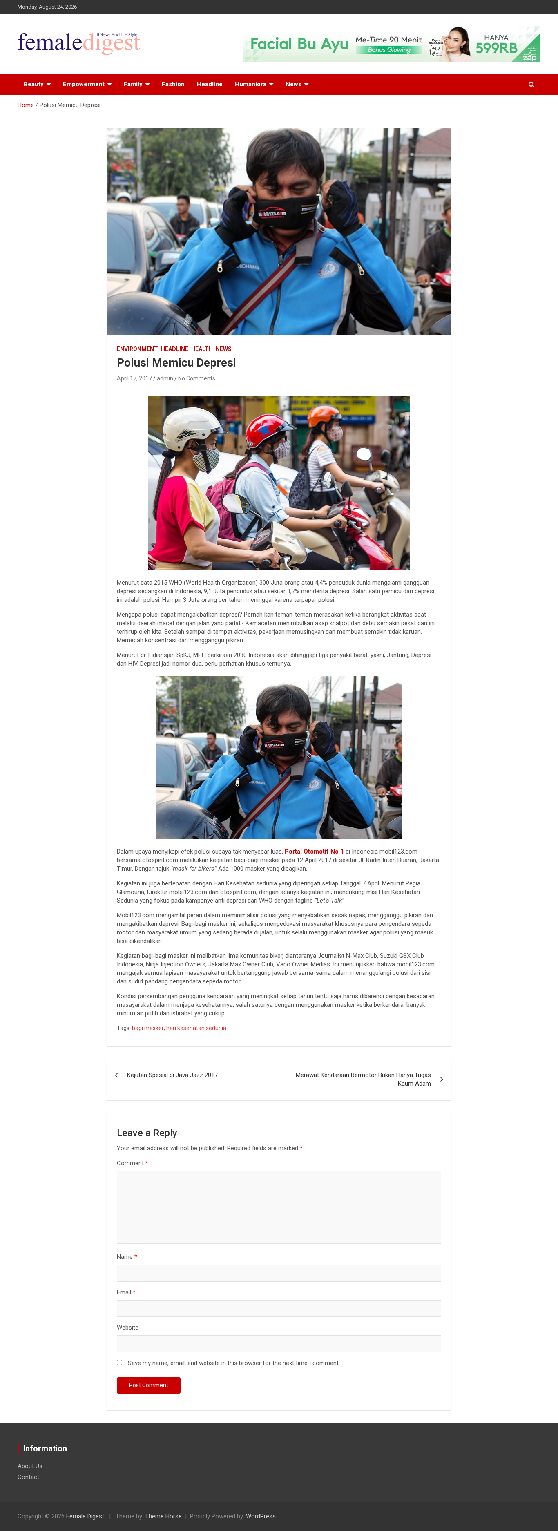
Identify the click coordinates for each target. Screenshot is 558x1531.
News (293, 84)
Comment (132, 1163)
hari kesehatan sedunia (196, 1028)
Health (202, 349)
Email (126, 1292)
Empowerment (84, 84)
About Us (30, 1466)
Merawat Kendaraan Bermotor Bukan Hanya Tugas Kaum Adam (363, 1079)
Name (127, 1257)
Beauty (34, 84)
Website (127, 1327)
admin (165, 378)
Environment (137, 349)
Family (133, 84)
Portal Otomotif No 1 (314, 851)
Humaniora (250, 84)
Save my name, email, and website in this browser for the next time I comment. (234, 1363)
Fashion (173, 84)
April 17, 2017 (134, 378)
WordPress (261, 1516)
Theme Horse (163, 1516)
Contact (28, 1477)
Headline (210, 84)
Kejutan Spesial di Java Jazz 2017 (172, 1075)
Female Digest (85, 1516)
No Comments (196, 378)
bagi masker (148, 1028)
